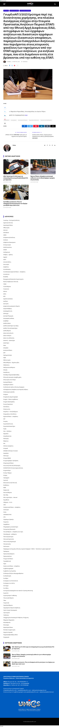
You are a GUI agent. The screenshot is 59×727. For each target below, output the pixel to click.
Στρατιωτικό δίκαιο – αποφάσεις (11, 566)
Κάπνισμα (6, 455)
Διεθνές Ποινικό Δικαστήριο (10, 328)
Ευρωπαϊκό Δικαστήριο (9, 426)
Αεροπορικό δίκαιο (8, 225)
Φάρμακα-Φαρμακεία (8, 620)
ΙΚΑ (4, 443)
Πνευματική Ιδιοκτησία (9, 529)
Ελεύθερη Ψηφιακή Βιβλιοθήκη (11, 374)
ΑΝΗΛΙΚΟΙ (6, 120)
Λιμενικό (5, 480)
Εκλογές (5, 370)
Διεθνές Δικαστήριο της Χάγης (11, 325)
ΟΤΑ (4, 517)
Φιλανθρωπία (6, 622)
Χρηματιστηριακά (7, 632)
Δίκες (4, 345)
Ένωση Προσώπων (8, 404)
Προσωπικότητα (7, 556)
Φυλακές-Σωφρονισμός (9, 630)
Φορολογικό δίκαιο (8, 627)
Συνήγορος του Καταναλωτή (10, 580)
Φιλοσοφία (6, 625)
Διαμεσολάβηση (7, 308)
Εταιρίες (5, 421)
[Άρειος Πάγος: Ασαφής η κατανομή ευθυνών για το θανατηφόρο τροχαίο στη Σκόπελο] (43, 166)
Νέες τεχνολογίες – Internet (10, 497)
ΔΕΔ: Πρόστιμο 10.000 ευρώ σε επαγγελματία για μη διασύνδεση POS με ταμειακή (15, 178)
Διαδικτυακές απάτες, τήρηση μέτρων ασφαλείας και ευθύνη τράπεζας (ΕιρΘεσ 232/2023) (43, 136)
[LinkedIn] (4, 115)
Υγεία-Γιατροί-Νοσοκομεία (10, 610)
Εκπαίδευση (6, 372)
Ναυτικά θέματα (7, 492)
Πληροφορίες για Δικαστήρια (10, 527)
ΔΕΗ (4, 296)
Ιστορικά (5, 448)
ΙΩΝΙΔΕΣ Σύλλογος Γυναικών (10, 451)
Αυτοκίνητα (6, 274)
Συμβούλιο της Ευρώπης (9, 571)
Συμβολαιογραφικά (8, 568)
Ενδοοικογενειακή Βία (9, 392)
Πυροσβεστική (7, 561)
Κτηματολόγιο (7, 470)
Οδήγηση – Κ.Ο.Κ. (7, 502)
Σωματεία (5, 593)
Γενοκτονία (6, 289)
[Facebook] (4, 107)
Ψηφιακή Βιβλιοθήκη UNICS (10, 634)
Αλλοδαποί (6, 232)
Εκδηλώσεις (6, 365)
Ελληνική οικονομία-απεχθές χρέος (12, 377)
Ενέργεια (5, 394)
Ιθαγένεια (5, 441)
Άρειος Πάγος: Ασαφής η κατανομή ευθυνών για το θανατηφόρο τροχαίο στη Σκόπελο (42, 178)
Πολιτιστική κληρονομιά (9, 541)
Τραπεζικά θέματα (8, 605)
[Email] (4, 123)
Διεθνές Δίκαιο (7, 323)
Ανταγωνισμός (7, 245)
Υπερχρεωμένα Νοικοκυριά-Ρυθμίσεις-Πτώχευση (16, 617)
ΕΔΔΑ (4, 357)
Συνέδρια (5, 578)
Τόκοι (4, 600)
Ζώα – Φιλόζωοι (7, 431)
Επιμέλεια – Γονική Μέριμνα (10, 411)
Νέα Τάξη (5, 495)
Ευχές (4, 428)
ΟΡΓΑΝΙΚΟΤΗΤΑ (7, 514)
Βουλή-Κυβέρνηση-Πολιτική (10, 281)
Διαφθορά (5, 321)
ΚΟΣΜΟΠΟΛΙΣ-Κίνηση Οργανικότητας (13, 468)
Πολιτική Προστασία (8, 539)
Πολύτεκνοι (6, 546)
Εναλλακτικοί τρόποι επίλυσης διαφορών (13, 387)
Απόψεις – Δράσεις (8, 254)
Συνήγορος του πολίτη (9, 583)
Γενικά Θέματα (7, 286)
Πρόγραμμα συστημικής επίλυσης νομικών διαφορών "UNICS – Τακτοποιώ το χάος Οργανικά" (27, 549)
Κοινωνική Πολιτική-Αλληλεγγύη (11, 465)
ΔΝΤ (4, 352)
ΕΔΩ (26, 115)
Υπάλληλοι (6, 615)
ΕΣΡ (4, 419)
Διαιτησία (5, 303)
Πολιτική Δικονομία (8, 536)
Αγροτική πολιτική (8, 222)
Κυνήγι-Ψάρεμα (7, 473)
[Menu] (4, 4)
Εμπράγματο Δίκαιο (8, 384)
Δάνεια (5, 291)
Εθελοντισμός (6, 360)
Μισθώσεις (6, 485)
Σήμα (4, 563)
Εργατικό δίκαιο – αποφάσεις (10, 416)
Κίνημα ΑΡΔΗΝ (7, 458)
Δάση (4, 294)
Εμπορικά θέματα (7, 382)
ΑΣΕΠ (4, 259)
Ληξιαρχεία (6, 477)
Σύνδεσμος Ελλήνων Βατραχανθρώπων (13, 573)
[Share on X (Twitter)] (12, 65)
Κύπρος (5, 475)
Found (1, 726)
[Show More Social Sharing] (17, 65)
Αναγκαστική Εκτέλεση (9, 237)
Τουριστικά (6, 603)
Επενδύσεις (6, 406)
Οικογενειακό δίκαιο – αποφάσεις (11, 507)
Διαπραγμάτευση (7, 311)
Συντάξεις (6, 588)
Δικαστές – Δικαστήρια (9, 340)
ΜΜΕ (4, 487)
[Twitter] (4, 111)
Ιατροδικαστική (7, 436)
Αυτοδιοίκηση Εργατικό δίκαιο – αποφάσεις (14, 272)
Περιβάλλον (6, 524)
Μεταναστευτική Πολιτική (10, 482)
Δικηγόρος (13, 120)
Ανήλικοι (6, 10)
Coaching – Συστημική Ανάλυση (11, 220)
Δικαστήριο (6, 343)
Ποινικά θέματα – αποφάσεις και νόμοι (13, 531)
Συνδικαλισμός (7, 576)
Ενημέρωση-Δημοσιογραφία (10, 397)
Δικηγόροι (5, 348)
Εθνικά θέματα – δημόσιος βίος (11, 362)
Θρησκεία (5, 433)
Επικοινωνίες (6, 409)
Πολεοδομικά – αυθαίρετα (10, 534)
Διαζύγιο (5, 301)
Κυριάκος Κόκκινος (34, 120)
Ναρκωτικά (6, 490)
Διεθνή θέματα (7, 330)
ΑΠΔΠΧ (5, 249)
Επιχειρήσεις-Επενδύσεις (9, 414)
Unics (9, 61)
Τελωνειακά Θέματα (8, 598)
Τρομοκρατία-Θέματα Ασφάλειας (11, 607)
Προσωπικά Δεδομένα (25, 10)
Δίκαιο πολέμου (7, 335)
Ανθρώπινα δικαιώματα (9, 242)
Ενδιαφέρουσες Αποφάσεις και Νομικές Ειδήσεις (15, 389)
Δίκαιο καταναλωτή (8, 333)
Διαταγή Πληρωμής (8, 316)
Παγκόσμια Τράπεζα (8, 519)
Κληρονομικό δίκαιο (8, 463)
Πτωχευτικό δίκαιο (8, 558)
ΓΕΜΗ (4, 284)
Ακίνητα (5, 230)
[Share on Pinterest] (14, 65)
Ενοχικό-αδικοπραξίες (9, 401)
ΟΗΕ (4, 504)
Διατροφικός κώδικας (8, 318)
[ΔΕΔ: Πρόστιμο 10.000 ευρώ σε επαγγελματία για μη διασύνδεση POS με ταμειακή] (16, 166)
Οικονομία (6, 509)
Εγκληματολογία (7, 355)
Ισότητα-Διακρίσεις (8, 446)
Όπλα (4, 512)
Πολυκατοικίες (7, 544)
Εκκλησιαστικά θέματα (9, 367)
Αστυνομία (6, 264)
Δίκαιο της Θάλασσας (8, 338)
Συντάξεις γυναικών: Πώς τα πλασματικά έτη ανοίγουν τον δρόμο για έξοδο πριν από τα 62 (15, 203)
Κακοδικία (6, 453)
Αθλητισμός (6, 227)
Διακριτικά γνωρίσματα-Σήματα (11, 306)
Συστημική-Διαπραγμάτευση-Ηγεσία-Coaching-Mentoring (18, 590)
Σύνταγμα (5, 585)
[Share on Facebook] (9, 65)
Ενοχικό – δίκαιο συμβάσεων (10, 399)
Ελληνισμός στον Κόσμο (9, 379)
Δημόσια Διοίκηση (8, 298)
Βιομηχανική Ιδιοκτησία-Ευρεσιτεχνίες (13, 279)
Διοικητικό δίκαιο (14, 10)
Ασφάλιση (6, 267)
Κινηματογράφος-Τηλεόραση (10, 460)
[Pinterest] (4, 119)
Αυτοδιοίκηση (7, 269)
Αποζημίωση (6, 252)
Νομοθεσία (6, 500)
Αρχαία (5, 257)
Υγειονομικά (6, 612)
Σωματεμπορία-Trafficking (10, 595)
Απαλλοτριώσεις (7, 247)
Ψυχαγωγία (6, 637)
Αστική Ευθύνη (7, 262)
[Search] (55, 4)
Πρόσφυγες (6, 551)
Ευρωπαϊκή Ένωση (8, 424)
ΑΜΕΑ (4, 235)
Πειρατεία (6, 522)
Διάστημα (5, 313)
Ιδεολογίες (6, 438)
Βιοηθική (5, 276)
